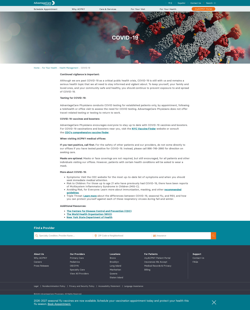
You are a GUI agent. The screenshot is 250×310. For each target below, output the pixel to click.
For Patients (151, 254)
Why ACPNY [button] (78, 9)
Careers (38, 261)
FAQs (195, 261)
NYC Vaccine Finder (144, 128)
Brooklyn (114, 261)
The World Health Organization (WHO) (89, 214)
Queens (113, 273)
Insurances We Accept (155, 261)
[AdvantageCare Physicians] (44, 3)
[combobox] (63, 235)
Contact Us (198, 258)
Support (197, 254)
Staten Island (116, 277)
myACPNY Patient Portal (157, 258)
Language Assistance (133, 286)
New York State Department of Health (89, 217)
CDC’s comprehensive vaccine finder (87, 132)
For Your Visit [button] (138, 9)
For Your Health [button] (168, 9)
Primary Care (77, 258)
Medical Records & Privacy (157, 265)
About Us (39, 254)
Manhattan (115, 269)
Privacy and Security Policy (82, 286)
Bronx (113, 258)
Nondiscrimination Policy (54, 286)
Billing (147, 269)
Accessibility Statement (109, 286)
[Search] (213, 235)
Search (209, 3)
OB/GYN (74, 265)
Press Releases (41, 265)
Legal (36, 286)
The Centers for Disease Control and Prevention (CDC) (99, 211)
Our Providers (77, 254)
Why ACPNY (40, 258)
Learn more (90, 195)
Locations (115, 254)
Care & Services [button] (107, 9)
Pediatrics (75, 261)
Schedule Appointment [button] (45, 9)
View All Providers (79, 273)
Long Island (115, 265)
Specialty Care (77, 269)
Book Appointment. (59, 304)
